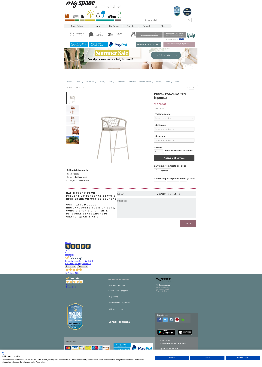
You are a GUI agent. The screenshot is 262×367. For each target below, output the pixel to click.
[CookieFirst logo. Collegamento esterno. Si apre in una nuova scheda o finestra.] (3, 353)
